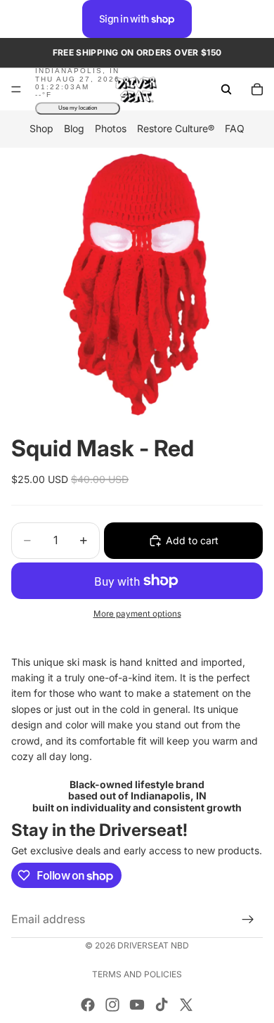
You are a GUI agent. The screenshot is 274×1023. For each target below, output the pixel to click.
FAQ (234, 129)
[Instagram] (112, 1004)
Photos (110, 129)
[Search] (226, 89)
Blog (74, 129)
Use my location (77, 108)
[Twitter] (186, 1004)
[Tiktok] (161, 1004)
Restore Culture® (175, 129)
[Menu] (16, 90)
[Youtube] (137, 1004)
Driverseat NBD (153, 945)
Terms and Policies (137, 974)
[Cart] (257, 89)
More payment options (137, 614)
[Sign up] (248, 919)
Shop (41, 129)
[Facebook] (87, 1004)
